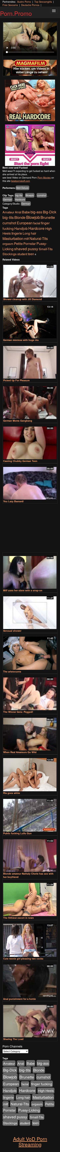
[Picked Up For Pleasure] (30, 361)
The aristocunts (12, 671)
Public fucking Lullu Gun (17, 833)
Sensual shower (12, 630)
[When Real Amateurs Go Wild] (30, 732)
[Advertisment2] (30, 145)
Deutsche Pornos (30, 5)
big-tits (18, 195)
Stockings (9, 254)
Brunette (47, 217)
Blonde (20, 217)
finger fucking (41, 1083)
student (22, 254)
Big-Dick (49, 211)
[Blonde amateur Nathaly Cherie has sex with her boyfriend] (30, 854)
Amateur (8, 212)
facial (36, 223)
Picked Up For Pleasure (16, 380)
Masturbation (12, 238)
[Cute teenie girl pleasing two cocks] (30, 939)
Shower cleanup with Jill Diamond (22, 299)
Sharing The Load (13, 1039)
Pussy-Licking (29, 1110)
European (24, 222)
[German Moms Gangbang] (30, 401)
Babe (26, 211)
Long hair (29, 233)
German (7, 199)
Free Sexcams (10, 5)
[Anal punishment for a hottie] (30, 979)
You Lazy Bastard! (13, 501)
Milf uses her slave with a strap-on (22, 590)
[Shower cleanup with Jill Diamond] (30, 279)
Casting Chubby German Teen (20, 461)
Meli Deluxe (22, 187)
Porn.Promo (16, 13)
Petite (18, 243)
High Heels (46, 1090)
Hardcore (20, 199)
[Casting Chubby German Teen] (30, 441)
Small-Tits (46, 249)
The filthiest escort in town (18, 917)
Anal (18, 212)
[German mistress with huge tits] (30, 320)
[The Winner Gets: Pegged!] (30, 692)
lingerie (17, 233)
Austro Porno (24, 1)
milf (26, 238)
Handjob (21, 228)
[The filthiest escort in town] (30, 898)
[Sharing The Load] (30, 1020)
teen (31, 254)
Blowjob (30, 195)
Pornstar (29, 243)
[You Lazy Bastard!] (30, 482)
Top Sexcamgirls (43, 1)
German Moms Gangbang (17, 420)
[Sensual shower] (30, 611)
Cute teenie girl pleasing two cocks (23, 958)
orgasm (7, 243)
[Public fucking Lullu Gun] (30, 814)
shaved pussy (26, 248)
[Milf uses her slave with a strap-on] (30, 571)
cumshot (41, 195)
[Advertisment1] (30, 100)
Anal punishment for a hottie (19, 999)
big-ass (36, 211)
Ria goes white (11, 793)
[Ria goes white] (30, 773)
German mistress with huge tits (21, 340)
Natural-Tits (39, 238)
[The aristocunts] (30, 652)
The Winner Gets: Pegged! (18, 711)
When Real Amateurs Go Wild (19, 752)
